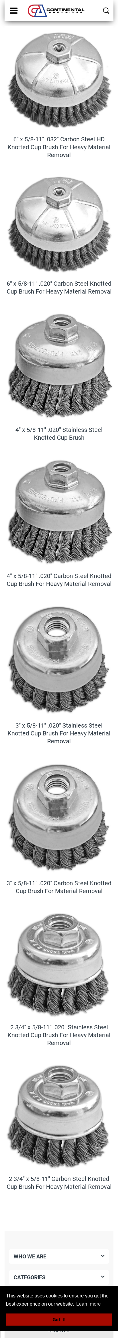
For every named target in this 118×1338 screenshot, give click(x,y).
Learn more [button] (88, 1304)
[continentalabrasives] (57, 10)
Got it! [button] (59, 1319)
